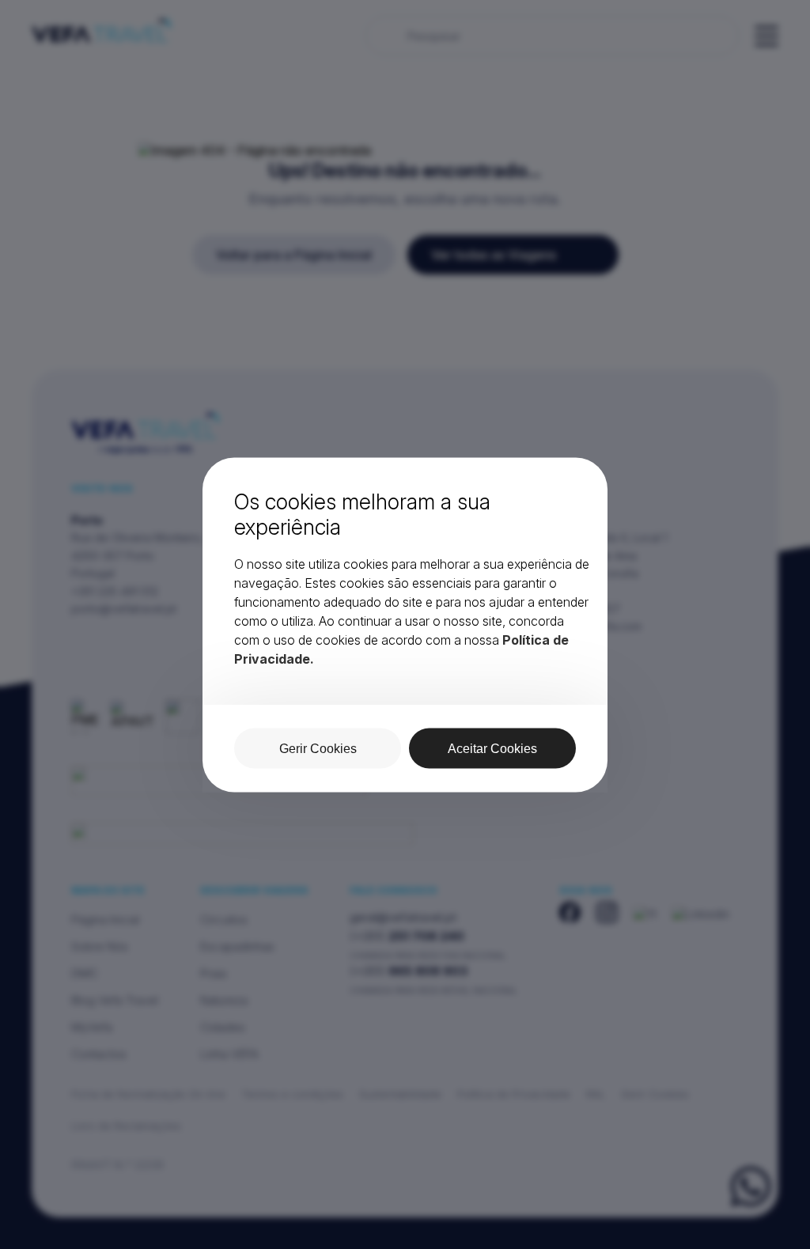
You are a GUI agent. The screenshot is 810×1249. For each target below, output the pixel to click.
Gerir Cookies (318, 748)
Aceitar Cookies (492, 748)
